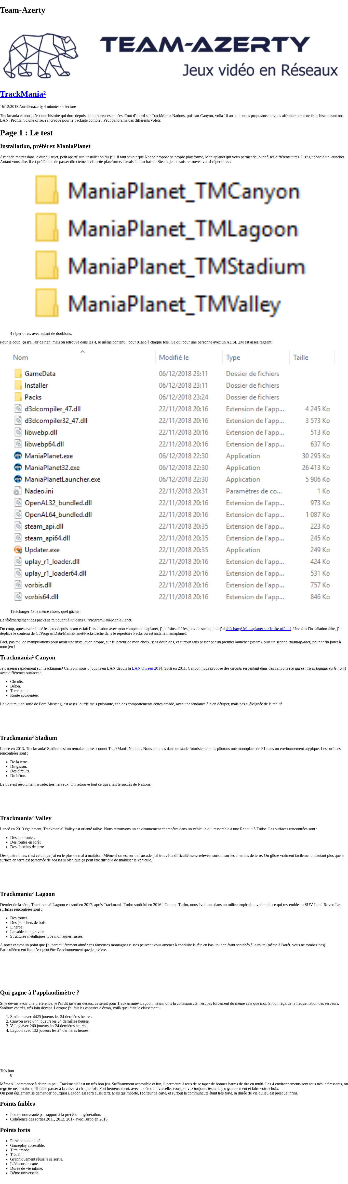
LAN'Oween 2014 (147, 668)
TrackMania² (23, 93)
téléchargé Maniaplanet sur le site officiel (258, 629)
